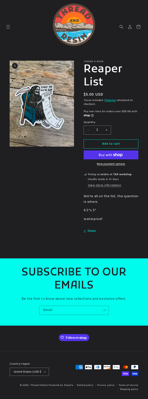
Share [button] (91, 231)
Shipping (110, 100)
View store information (104, 185)
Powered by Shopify (61, 385)
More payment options (111, 164)
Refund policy (85, 385)
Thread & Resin (39, 385)
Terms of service (128, 385)
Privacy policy (106, 385)
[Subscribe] (104, 310)
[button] (8, 27)
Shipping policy (129, 389)
